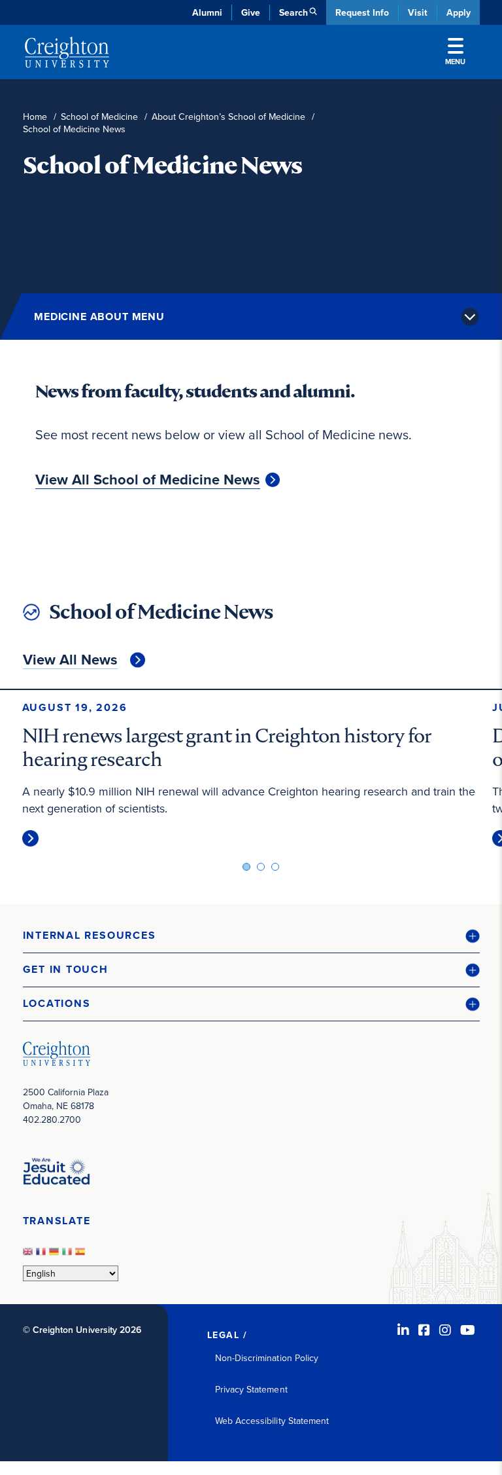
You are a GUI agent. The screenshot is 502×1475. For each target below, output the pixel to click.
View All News (70, 660)
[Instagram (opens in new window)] (445, 1329)
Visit (417, 12)
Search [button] (293, 12)
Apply (458, 12)
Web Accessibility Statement (272, 1420)
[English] (29, 1255)
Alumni (207, 12)
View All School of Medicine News (147, 480)
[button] (251, 936)
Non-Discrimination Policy (267, 1357)
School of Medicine (99, 117)
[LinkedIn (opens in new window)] (403, 1329)
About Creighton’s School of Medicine (228, 117)
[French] (42, 1255)
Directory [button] (135, 314)
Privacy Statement (251, 1389)
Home (35, 117)
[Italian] (68, 1255)
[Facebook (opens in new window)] (424, 1329)
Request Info (362, 12)
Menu (455, 61)
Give (250, 12)
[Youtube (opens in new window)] (468, 1329)
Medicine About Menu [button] (99, 316)
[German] (55, 1255)
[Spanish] (81, 1255)
